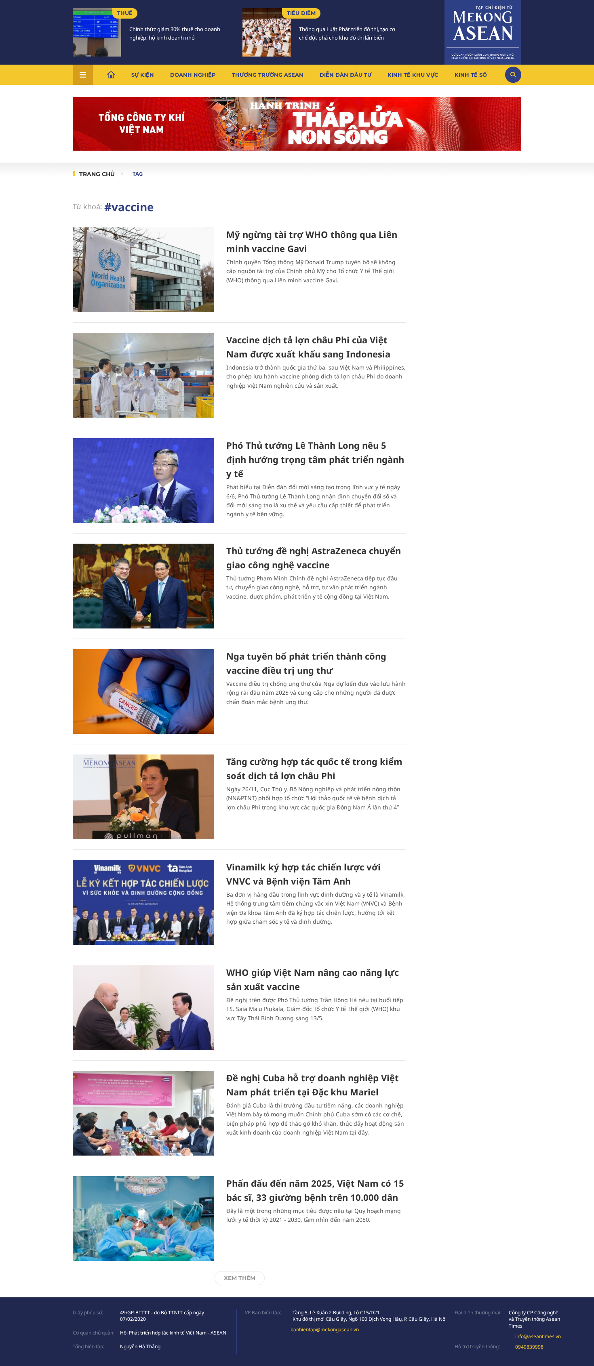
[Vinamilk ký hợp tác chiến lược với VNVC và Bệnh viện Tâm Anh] (143, 902)
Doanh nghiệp (193, 74)
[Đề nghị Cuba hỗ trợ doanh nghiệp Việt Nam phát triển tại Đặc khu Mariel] (143, 1113)
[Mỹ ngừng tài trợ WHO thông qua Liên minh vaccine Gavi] (143, 269)
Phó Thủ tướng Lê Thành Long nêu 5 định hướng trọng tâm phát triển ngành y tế (315, 459)
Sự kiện (142, 74)
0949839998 (529, 1346)
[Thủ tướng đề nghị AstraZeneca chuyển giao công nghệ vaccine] (143, 586)
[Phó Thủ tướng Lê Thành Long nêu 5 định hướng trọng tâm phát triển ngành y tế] (143, 480)
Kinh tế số (471, 74)
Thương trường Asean (267, 74)
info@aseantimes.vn (538, 1336)
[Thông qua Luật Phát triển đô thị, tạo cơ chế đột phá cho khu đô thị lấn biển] (266, 32)
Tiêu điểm (301, 13)
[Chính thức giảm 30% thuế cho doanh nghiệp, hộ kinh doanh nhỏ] (97, 32)
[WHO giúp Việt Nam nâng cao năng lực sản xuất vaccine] (143, 1007)
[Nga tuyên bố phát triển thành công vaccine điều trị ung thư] (143, 691)
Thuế (125, 13)
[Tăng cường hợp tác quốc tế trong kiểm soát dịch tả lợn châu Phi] (143, 796)
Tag (138, 173)
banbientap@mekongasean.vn (325, 1329)
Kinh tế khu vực (413, 74)
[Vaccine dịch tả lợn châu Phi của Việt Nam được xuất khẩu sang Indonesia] (143, 375)
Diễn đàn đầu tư (345, 74)
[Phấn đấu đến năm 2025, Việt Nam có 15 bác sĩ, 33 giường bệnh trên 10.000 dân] (143, 1218)
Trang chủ (97, 174)
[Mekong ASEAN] (483, 31)
